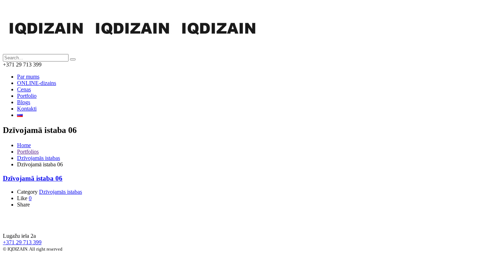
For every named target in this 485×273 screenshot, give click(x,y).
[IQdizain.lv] (40, 224)
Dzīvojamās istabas (38, 158)
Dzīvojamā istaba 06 (32, 178)
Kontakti (27, 109)
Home (24, 145)
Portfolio (27, 96)
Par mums (28, 77)
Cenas (24, 89)
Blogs (23, 102)
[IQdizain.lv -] (132, 51)
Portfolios (28, 152)
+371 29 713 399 (22, 242)
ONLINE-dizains (36, 83)
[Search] (73, 59)
